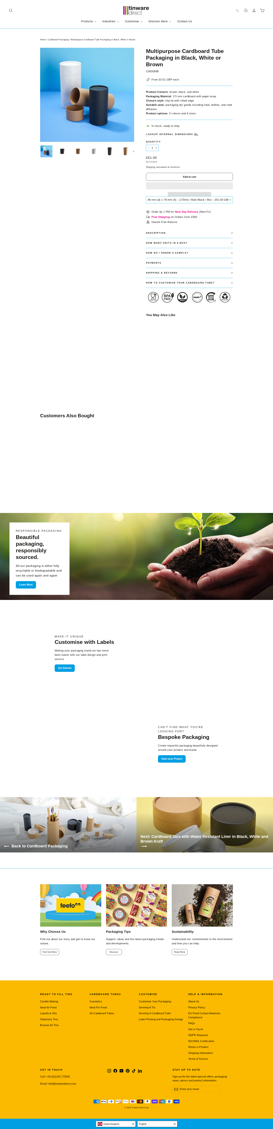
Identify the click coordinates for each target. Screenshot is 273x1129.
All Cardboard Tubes (102, 1013)
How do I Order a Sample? (167, 253)
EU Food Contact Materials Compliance (204, 1015)
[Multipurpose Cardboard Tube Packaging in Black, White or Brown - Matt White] (156, 371)
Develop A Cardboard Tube (155, 1013)
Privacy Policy (196, 1007)
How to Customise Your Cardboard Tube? (180, 283)
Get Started (64, 668)
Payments (153, 263)
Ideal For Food (98, 1007)
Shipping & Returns (162, 273)
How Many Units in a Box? (167, 243)
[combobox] (116, 1124)
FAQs (191, 1023)
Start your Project (171, 758)
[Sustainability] (202, 905)
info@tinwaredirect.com (62, 1083)
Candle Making (49, 1001)
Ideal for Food (48, 1007)
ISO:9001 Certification (201, 1041)
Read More (179, 952)
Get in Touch (195, 1029)
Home (43, 39)
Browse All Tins (49, 1025)
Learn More (26, 584)
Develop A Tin (147, 1007)
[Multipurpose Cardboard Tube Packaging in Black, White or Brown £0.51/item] (153, 344)
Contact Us (184, 21)
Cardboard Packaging (58, 39)
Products (87, 21)
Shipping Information (200, 1053)
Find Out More (49, 952)
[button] (189, 185)
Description (156, 233)
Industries (109, 21)
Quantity (153, 142)
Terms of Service (198, 1059)
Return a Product (198, 1047)
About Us (193, 1001)
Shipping (150, 167)
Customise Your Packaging (155, 1001)
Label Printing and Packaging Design (161, 1019)
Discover (113, 952)
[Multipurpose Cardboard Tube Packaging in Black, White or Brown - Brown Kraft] (152, 371)
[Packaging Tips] (136, 905)
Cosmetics (96, 1001)
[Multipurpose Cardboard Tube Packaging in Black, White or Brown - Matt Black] (148, 371)
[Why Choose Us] (70, 905)
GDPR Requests (198, 1035)
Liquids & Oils (48, 1013)
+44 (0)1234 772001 (58, 1076)
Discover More (159, 21)
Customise (132, 21)
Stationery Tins (49, 1019)
